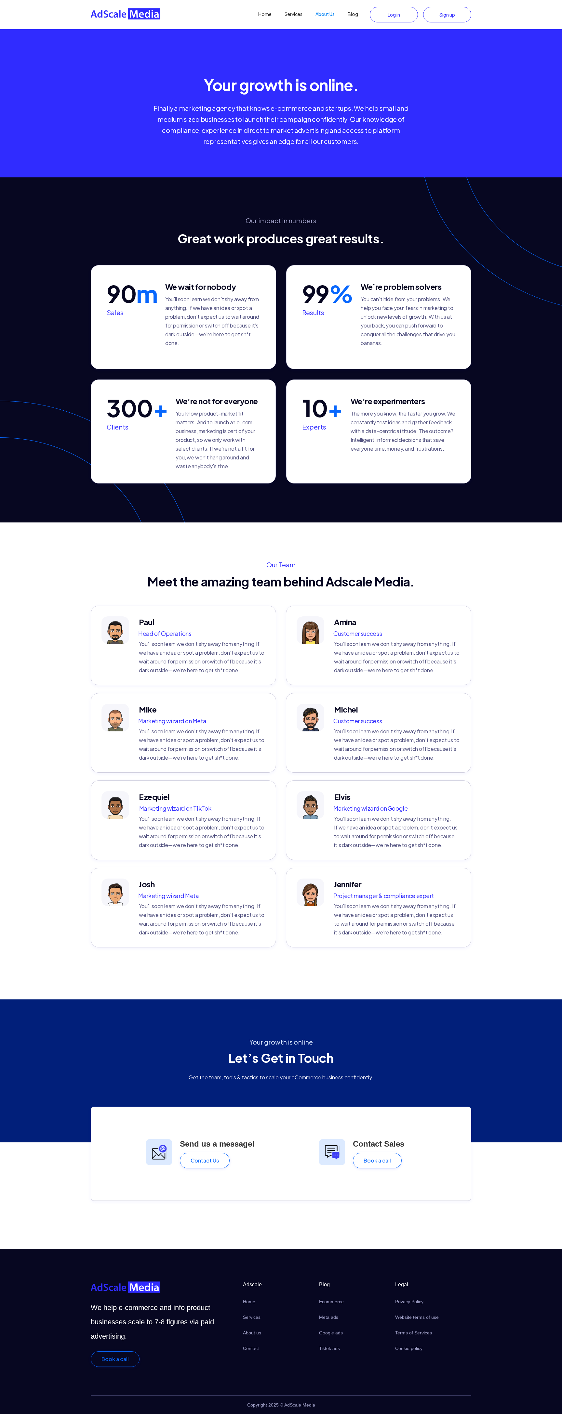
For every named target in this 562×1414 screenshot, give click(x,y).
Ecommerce (331, 1301)
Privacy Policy (409, 1301)
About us (252, 1332)
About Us (325, 14)
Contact (251, 1348)
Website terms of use (417, 1317)
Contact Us (205, 1160)
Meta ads (328, 1317)
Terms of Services (413, 1332)
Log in (394, 15)
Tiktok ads (329, 1348)
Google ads (331, 1332)
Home (265, 14)
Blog (353, 14)
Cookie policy (408, 1348)
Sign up (447, 15)
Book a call (377, 1160)
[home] (125, 13)
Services (293, 14)
